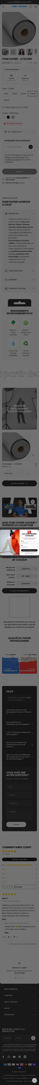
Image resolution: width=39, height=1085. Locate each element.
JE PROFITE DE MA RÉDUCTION (29, 550)
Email (22, 545)
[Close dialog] (38, 530)
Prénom (22, 541)
